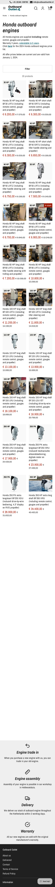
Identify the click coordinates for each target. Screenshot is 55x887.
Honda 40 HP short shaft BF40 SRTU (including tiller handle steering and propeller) (40, 146)
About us (7, 855)
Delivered (7, 860)
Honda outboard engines (18, 15)
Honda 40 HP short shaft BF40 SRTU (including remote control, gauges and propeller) (40, 105)
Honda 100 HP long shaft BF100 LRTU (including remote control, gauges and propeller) (14, 313)
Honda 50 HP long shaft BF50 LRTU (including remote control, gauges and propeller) (40, 187)
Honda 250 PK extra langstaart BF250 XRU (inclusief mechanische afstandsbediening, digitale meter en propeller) (39, 452)
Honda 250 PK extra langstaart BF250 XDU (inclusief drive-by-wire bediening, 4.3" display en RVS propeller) (13, 501)
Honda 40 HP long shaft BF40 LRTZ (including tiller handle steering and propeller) (14, 187)
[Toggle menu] (4, 8)
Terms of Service (10, 869)
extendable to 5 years (29, 43)
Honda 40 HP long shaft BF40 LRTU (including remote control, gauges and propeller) (14, 146)
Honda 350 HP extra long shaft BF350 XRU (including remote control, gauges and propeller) (40, 500)
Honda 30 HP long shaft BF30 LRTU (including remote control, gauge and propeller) (14, 105)
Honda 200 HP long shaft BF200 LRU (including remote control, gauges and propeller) (14, 449)
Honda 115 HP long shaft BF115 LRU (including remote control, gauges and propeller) (14, 357)
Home (5, 15)
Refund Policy (9, 873)
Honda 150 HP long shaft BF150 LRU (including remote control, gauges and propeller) (14, 402)
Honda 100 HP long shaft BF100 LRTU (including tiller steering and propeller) (40, 313)
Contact (6, 864)
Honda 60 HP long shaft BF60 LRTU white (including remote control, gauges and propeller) (40, 228)
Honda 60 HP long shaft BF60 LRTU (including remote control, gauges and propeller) (14, 228)
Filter (27, 68)
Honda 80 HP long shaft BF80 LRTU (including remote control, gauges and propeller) (40, 269)
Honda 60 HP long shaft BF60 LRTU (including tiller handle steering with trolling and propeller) (14, 269)
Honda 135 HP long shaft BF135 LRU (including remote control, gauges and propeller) (40, 357)
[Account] (42, 7)
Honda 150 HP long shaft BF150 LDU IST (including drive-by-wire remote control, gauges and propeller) (40, 404)
